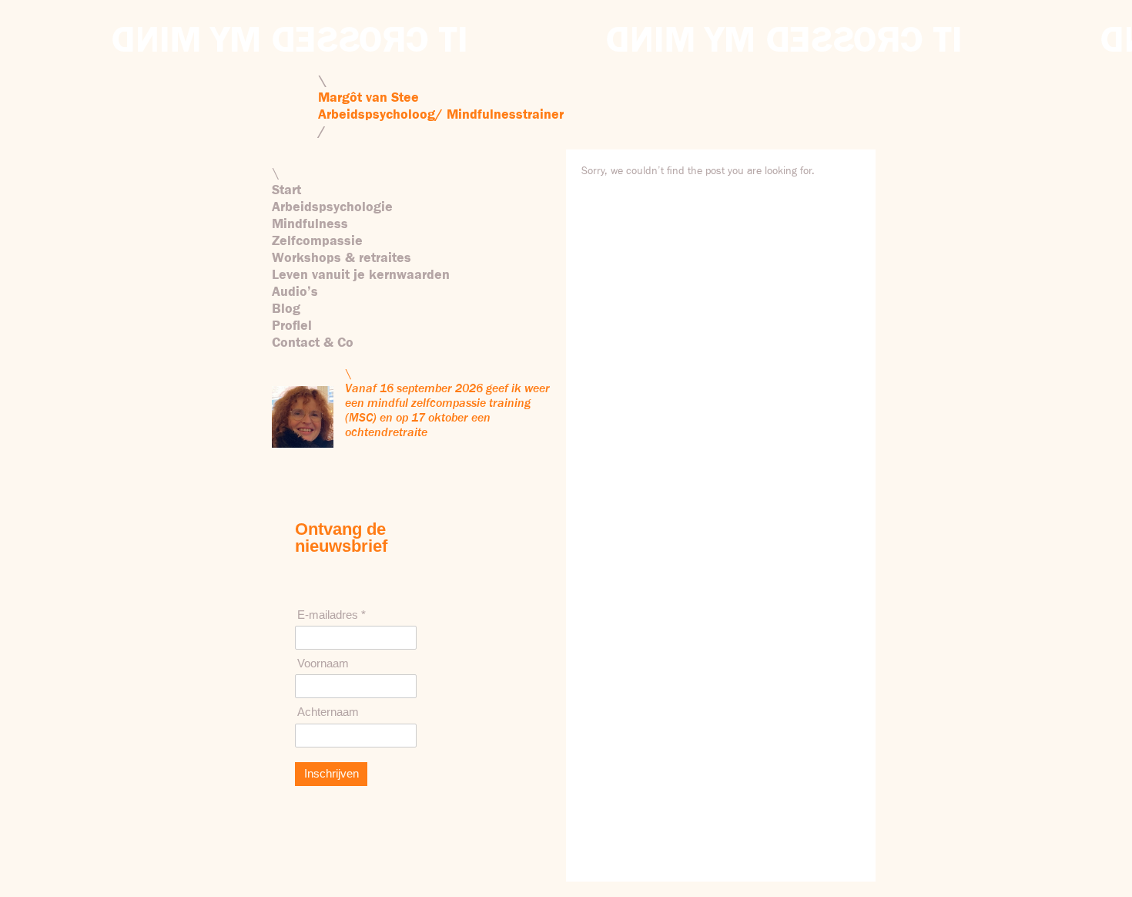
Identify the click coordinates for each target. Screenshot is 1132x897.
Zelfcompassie (317, 241)
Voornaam (323, 663)
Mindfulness (310, 224)
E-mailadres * (331, 614)
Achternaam (328, 711)
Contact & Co (312, 343)
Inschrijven (331, 773)
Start (286, 190)
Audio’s (295, 292)
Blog (286, 309)
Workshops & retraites (341, 258)
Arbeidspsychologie (332, 207)
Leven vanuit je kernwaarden (361, 275)
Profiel (292, 326)
